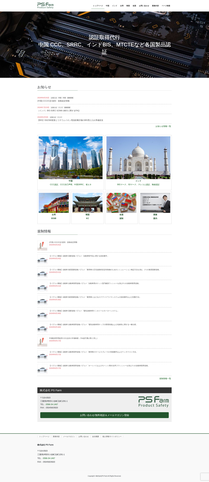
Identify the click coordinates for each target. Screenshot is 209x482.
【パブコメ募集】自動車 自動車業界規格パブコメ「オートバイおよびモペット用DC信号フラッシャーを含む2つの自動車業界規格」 (99, 366)
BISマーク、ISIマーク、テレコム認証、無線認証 (138, 184)
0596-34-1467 (52, 404)
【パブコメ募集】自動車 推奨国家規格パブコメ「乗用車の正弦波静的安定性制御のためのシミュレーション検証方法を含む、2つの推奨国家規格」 (105, 270)
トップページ (44, 436)
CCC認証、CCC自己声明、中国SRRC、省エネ (70, 184)
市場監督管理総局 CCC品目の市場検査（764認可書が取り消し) (73, 338)
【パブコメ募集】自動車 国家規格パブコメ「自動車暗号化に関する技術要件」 (79, 256)
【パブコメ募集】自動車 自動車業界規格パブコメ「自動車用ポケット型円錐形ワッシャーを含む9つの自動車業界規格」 (94, 283)
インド (60, 107)
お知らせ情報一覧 (163, 126)
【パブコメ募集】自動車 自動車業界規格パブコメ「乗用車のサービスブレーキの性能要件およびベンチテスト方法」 (93, 352)
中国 (59, 98)
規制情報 (70, 98)
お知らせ (54, 98)
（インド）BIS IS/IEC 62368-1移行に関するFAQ (58, 111)
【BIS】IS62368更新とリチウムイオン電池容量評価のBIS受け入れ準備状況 (70, 120)
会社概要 (95, 436)
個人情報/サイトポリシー (112, 436)
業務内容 (56, 436)
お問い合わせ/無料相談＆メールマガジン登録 (104, 415)
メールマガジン (69, 436)
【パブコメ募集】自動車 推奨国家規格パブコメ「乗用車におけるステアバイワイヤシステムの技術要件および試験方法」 (95, 297)
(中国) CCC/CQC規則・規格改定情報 (53, 101)
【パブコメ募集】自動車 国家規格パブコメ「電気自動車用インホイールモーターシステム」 (84, 311)
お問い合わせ (83, 436)
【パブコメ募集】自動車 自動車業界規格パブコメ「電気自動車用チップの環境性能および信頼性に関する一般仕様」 (93, 324)
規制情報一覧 (165, 379)
